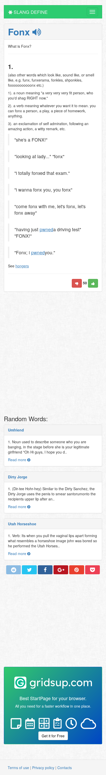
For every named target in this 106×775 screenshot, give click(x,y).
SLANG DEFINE (30, 11)
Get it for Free (53, 735)
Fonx (20, 31)
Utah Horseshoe (22, 523)
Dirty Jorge (17, 476)
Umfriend (16, 429)
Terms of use (18, 767)
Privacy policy (43, 767)
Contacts (64, 767)
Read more (17, 459)
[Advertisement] (53, 355)
